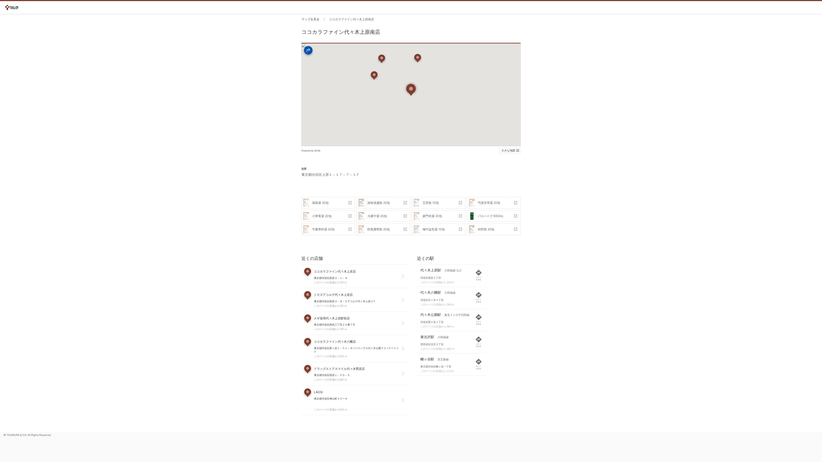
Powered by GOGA (310, 150)
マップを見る (310, 19)
